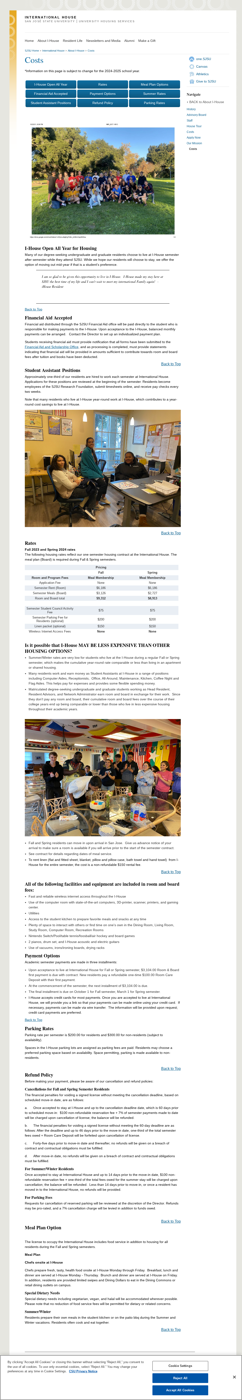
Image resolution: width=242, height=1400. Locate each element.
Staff (189, 120)
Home (29, 41)
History (191, 109)
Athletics (202, 74)
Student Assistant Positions (51, 103)
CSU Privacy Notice (83, 1371)
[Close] (234, 1377)
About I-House (48, 41)
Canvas (201, 66)
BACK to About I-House (206, 102)
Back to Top (33, 309)
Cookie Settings (180, 1366)
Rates (102, 84)
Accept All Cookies (180, 1390)
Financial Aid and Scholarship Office (51, 347)
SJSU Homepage (13, 26)
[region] (121, 1377)
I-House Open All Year (50, 84)
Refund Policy (102, 103)
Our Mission (194, 143)
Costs (91, 50)
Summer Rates (154, 94)
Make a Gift (147, 41)
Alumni (129, 41)
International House (53, 50)
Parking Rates (154, 103)
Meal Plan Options (154, 84)
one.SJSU (203, 59)
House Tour (194, 126)
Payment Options (103, 94)
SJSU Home (32, 50)
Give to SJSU (206, 81)
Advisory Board (196, 115)
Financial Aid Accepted (51, 94)
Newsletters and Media (103, 41)
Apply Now (194, 137)
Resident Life (72, 41)
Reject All (180, 1378)
